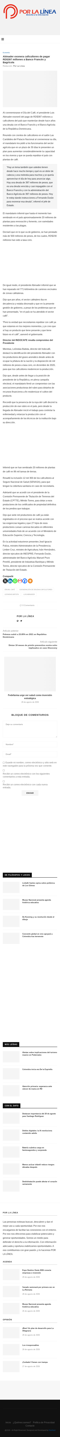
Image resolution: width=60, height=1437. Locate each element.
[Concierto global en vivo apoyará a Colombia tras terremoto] (11, 938)
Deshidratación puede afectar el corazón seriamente (39, 1183)
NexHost (52, 1430)
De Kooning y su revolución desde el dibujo (38, 918)
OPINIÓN (7, 1320)
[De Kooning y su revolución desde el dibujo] (11, 921)
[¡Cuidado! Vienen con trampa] (11, 1366)
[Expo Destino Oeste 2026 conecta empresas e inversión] (11, 1274)
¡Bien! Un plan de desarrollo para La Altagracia (38, 1329)
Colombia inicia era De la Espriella (37, 1069)
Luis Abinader (29, 594)
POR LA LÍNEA (10, 1213)
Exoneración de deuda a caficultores (36, 589)
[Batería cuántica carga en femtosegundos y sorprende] (11, 1152)
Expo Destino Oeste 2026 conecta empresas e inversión (36, 1271)
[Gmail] (19, 580)
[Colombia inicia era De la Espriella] (11, 1073)
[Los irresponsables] (11, 1349)
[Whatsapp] (15, 580)
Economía (6, 52)
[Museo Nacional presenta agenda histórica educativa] (11, 904)
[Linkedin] (10, 580)
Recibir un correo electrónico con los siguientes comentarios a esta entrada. (26, 775)
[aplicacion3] (30, 805)
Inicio (8, 1422)
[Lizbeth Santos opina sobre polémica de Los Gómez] (11, 887)
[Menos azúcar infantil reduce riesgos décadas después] (11, 1169)
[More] (30, 580)
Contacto (30, 1426)
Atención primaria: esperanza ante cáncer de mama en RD (37, 1087)
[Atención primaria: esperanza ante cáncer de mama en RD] (11, 1090)
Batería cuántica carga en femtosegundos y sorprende (34, 1149)
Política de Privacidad (44, 1422)
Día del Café (10, 589)
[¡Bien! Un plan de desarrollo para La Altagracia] (11, 1332)
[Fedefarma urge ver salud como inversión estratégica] (30, 674)
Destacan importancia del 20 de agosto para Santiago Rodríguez (39, 1115)
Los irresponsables (30, 1345)
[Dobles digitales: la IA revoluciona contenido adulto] (11, 1135)
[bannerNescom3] (30, 25)
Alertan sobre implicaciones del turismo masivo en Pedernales (39, 1053)
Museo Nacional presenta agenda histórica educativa (36, 901)
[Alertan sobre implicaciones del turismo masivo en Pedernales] (11, 1056)
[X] (5, 580)
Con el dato (12, 1106)
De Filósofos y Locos (17, 875)
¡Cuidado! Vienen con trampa (35, 1362)
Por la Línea (19, 66)
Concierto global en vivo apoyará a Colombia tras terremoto (37, 935)
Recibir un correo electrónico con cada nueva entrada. (25, 786)
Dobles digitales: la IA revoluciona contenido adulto (37, 1132)
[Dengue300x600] (30, 952)
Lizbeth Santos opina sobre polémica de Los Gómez (38, 884)
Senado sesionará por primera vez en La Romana (38, 1288)
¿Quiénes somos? (22, 1422)
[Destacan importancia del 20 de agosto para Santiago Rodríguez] (11, 1118)
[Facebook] (24, 580)
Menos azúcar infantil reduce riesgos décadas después (38, 1166)
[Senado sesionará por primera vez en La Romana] (11, 1291)
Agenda (7, 1262)
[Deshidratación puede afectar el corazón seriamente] (11, 1186)
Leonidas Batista (12, 594)
